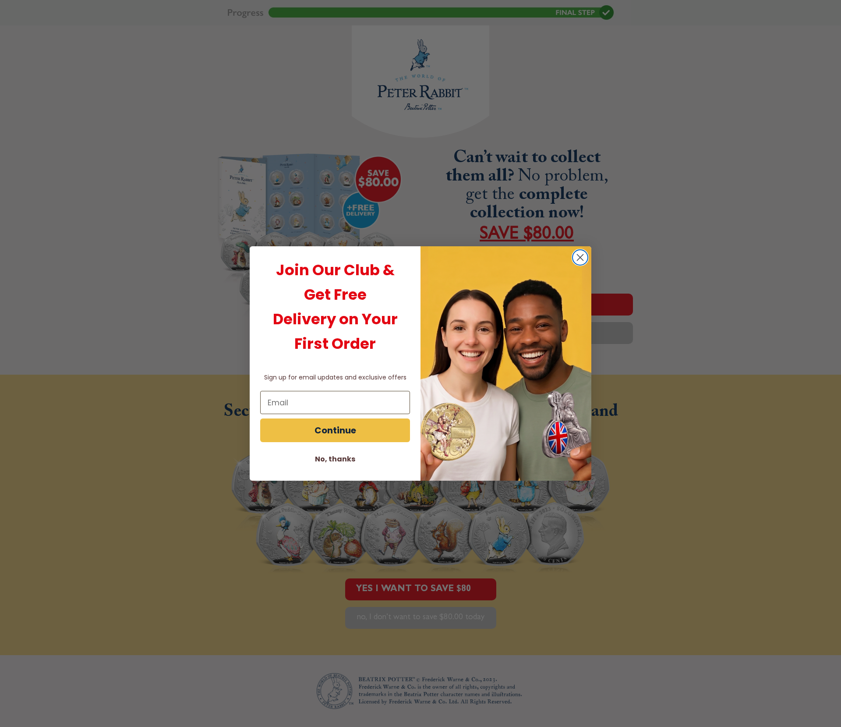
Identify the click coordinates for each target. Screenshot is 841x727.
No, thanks (335, 459)
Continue (335, 430)
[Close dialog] (580, 257)
